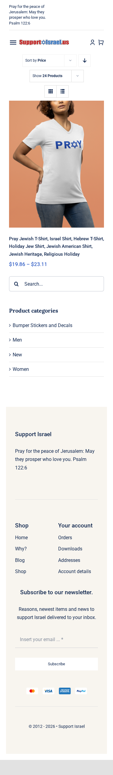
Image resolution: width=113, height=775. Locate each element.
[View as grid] (50, 91)
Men (17, 340)
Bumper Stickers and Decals (42, 325)
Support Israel (71, 726)
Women (21, 369)
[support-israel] (44, 41)
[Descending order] (84, 60)
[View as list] (62, 91)
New (17, 355)
